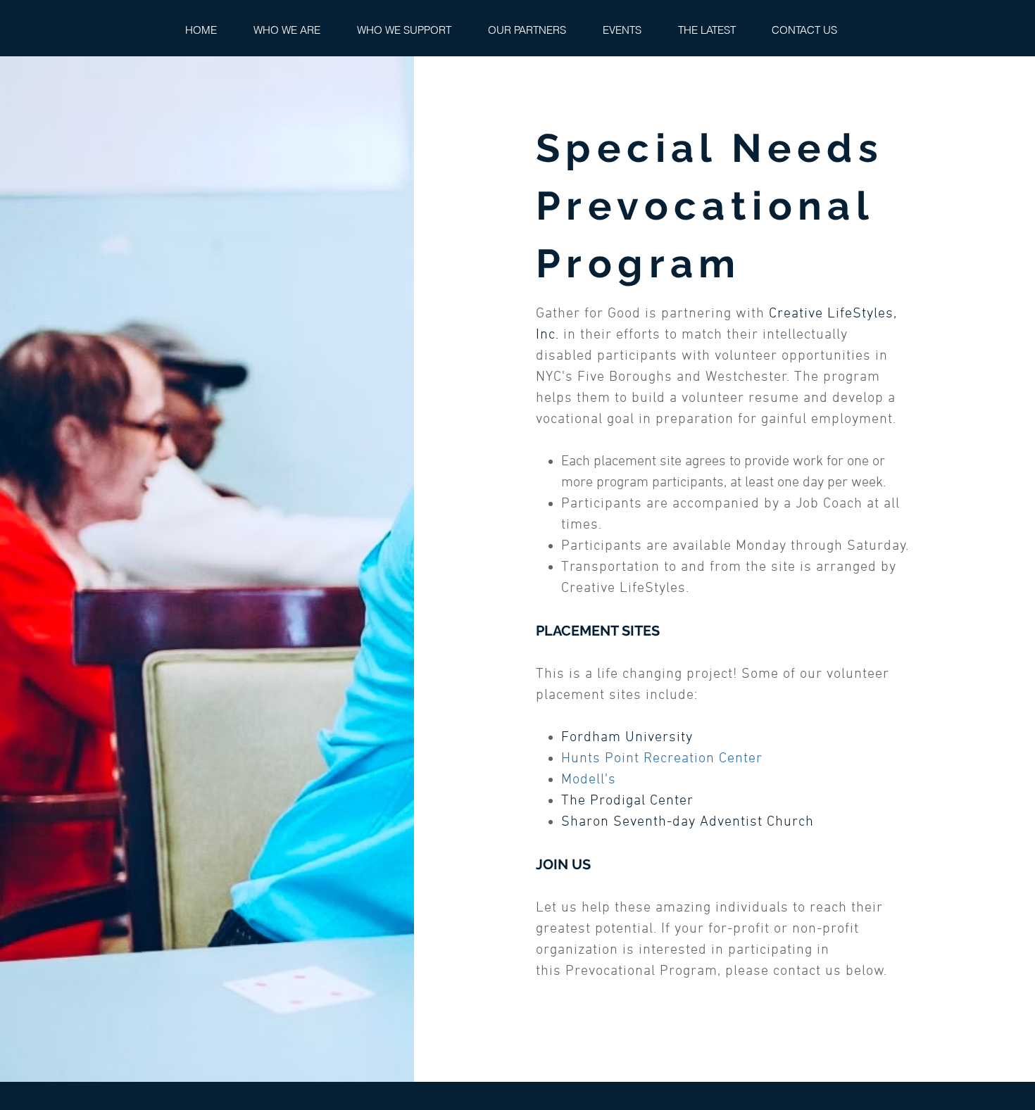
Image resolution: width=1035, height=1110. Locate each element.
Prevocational (612, 971)
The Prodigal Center (627, 801)
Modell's (588, 779)
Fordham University (627, 737)
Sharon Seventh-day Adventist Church (687, 822)
